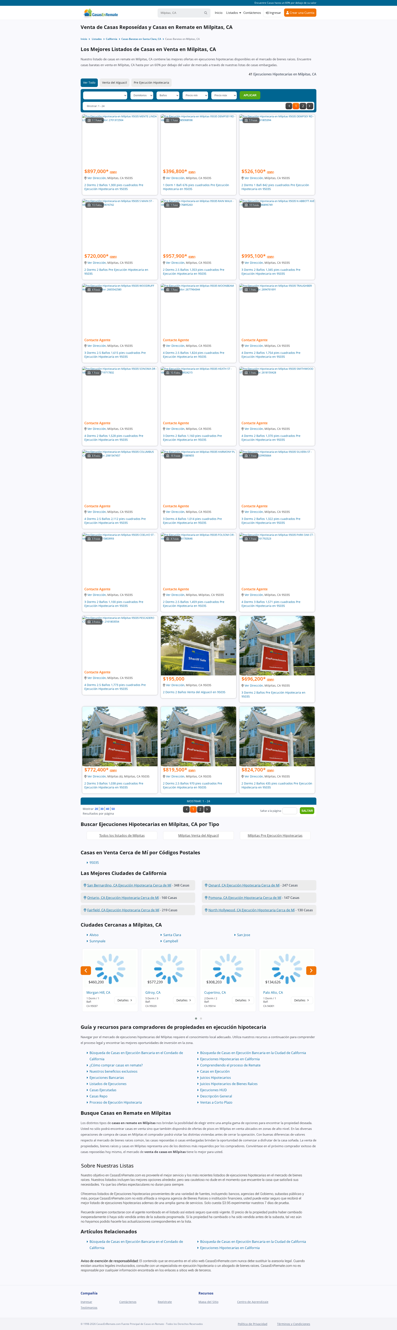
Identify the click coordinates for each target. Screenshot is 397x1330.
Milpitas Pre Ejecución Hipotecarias (275, 835)
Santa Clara (172, 935)
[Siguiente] (310, 106)
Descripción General (216, 1096)
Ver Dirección (96, 178)
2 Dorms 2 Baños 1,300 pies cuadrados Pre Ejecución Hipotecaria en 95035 (113, 187)
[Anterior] (289, 106)
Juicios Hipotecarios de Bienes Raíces (229, 1084)
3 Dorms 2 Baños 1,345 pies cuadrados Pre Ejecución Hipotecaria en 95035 (271, 272)
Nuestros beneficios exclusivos (114, 1071)
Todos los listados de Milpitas (122, 835)
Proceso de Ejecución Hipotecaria (116, 1102)
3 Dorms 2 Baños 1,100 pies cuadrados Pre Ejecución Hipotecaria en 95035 (113, 604)
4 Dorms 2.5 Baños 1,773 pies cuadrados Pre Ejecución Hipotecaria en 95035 (115, 687)
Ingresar (275, 13)
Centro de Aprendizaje (252, 1302)
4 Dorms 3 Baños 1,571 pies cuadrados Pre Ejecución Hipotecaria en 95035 (271, 604)
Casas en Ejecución (215, 1071)
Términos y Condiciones (293, 1324)
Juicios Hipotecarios (215, 1077)
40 (107, 809)
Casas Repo (99, 1096)
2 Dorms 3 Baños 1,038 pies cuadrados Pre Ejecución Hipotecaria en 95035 (113, 785)
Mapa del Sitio (208, 1302)
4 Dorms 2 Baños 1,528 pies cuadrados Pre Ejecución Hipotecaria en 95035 (113, 438)
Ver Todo (89, 82)
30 (102, 809)
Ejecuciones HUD (213, 1090)
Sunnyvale (97, 941)
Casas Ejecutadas (103, 1090)
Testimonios (89, 1308)
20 (96, 809)
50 (113, 809)
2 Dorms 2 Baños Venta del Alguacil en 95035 (194, 692)
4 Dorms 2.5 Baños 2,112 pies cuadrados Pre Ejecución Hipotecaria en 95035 (115, 521)
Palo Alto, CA (273, 992)
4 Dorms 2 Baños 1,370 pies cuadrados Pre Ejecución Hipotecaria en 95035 (271, 438)
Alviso (94, 935)
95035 (94, 862)
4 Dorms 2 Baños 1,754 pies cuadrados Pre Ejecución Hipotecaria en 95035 (271, 355)
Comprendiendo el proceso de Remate (230, 1065)
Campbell (170, 941)
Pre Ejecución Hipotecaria (151, 82)
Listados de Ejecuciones (108, 1084)
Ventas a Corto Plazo (216, 1102)
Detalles (123, 1000)
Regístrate (165, 1302)
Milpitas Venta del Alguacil (198, 835)
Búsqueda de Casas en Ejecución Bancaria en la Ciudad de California (253, 1053)
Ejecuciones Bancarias (107, 1077)
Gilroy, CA (152, 992)
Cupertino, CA (215, 992)
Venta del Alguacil (114, 82)
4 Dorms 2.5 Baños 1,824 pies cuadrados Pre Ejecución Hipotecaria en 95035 (193, 355)
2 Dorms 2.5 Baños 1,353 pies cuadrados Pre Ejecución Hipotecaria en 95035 (193, 272)
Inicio (218, 13)
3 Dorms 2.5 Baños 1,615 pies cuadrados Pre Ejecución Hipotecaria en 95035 (115, 355)
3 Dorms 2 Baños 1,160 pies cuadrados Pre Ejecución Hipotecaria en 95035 (192, 438)
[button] (196, 1018)
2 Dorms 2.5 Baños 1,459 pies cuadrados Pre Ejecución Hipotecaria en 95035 (193, 604)
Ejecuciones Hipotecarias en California (230, 1059)
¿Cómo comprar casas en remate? (116, 1065)
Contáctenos (252, 13)
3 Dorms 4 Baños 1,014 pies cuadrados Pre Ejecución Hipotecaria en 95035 (192, 521)
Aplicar (250, 95)
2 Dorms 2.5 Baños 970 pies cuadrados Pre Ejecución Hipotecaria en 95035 (192, 785)
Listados (232, 13)
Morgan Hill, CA (98, 992)
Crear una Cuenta (301, 13)
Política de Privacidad (252, 1324)
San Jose (243, 935)
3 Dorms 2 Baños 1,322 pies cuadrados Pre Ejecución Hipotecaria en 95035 (271, 521)
